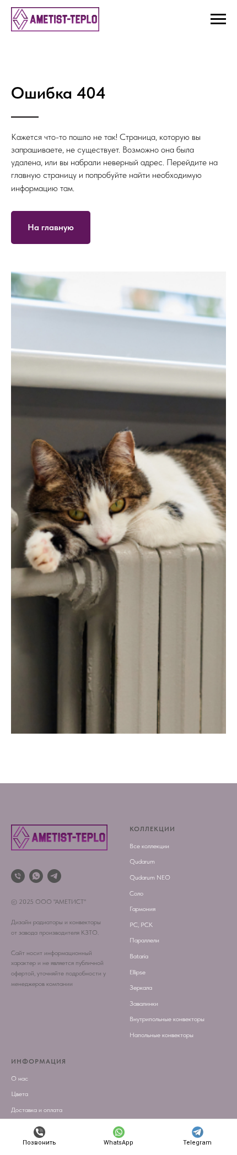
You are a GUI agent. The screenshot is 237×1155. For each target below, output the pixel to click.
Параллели (144, 940)
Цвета (19, 1094)
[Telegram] (54, 876)
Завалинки (144, 1003)
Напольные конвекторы (161, 1035)
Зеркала (141, 987)
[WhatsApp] (36, 876)
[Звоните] (18, 876)
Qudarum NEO (150, 877)
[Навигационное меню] (218, 19)
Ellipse (138, 972)
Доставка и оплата (36, 1110)
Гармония (142, 909)
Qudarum (142, 861)
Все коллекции (149, 846)
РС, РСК (141, 925)
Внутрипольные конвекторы (167, 1019)
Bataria (139, 956)
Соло (136, 893)
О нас (19, 1078)
